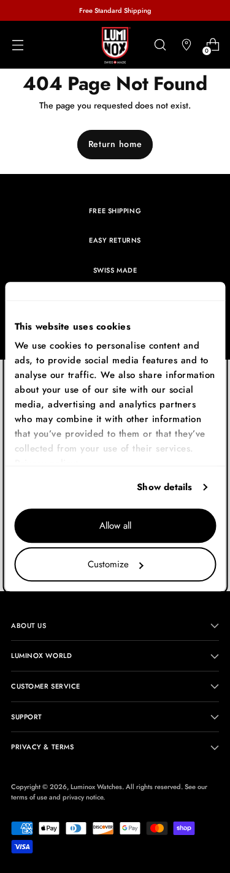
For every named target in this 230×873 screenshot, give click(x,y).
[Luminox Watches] (115, 45)
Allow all (115, 525)
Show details (164, 487)
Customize (108, 564)
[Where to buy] (186, 45)
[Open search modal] (159, 45)
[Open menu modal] (17, 45)
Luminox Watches (96, 787)
